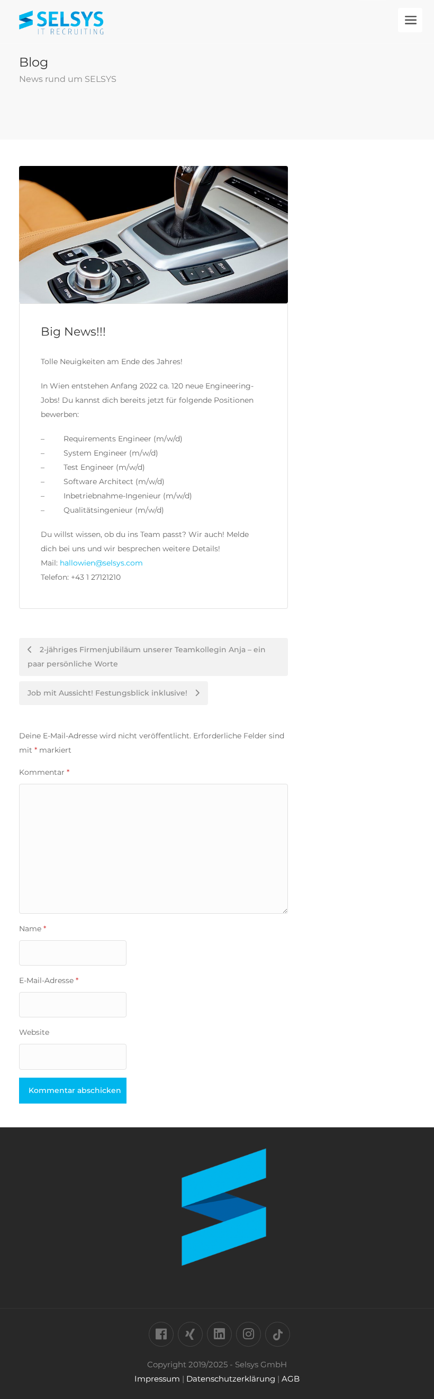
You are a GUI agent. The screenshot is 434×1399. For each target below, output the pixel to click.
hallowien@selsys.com (101, 563)
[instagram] (248, 1334)
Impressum (157, 1379)
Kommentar (44, 772)
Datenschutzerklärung (230, 1379)
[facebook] (161, 1334)
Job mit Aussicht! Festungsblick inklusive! (108, 693)
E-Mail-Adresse (48, 980)
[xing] (190, 1334)
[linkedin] (219, 1334)
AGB (291, 1379)
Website (34, 1032)
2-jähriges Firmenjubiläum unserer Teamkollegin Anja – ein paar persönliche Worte (147, 657)
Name (32, 928)
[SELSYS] (61, 31)
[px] (277, 1334)
